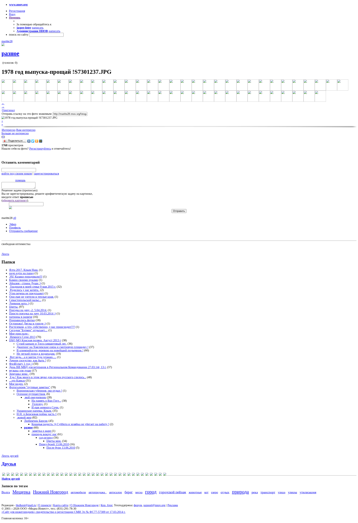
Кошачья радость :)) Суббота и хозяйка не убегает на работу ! (70, 424)
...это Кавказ (17, 380)
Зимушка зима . (19, 373)
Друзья (8, 463)
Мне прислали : (19, 333)
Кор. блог (106, 505)
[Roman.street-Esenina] (75, 474)
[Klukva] (57, 474)
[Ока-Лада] (138, 474)
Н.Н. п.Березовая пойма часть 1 (37, 414)
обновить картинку (14, 200)
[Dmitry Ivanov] (21, 474)
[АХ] (102, 474)
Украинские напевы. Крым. (34, 410)
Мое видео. (16, 383)
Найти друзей (11, 478)
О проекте (44, 505)
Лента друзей (9, 455)
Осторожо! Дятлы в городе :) (27, 323)
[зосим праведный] (124, 474)
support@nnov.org (154, 505)
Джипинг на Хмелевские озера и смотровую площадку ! (52, 347)
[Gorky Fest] (35, 474)
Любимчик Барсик (36, 420)
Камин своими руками (23, 280)
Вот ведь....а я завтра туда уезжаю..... (32, 357)
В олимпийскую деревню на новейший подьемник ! (50, 350)
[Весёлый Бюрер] (120, 474)
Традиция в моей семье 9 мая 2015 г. (32, 286)
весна (138, 492)
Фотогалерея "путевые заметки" (29, 387)
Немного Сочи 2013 (22, 337)
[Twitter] (33, 141)
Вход (12, 14)
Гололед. (37, 404)
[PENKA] (66, 474)
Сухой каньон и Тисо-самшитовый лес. (42, 343)
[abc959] (3, 474)
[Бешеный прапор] (111, 474)
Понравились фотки (22, 320)
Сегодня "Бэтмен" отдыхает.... (28, 330)
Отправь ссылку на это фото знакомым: (27, 113)
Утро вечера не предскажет (26, 293)
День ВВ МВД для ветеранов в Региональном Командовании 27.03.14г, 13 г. (57, 367)
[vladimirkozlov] (97, 474)
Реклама (172, 505)
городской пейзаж (172, 492)
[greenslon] (39, 474)
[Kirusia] (53, 474)
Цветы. (13, 306)
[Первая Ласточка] (142, 474)
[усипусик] (165, 474)
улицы (292, 492)
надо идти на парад (21, 273)
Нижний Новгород (50, 491)
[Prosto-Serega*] (71, 474)
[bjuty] (12, 474)
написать (37, 27)
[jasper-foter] (48, 474)
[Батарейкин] (106, 474)
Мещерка (21, 491)
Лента (5, 254)
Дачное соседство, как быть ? (27, 360)
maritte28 (6, 41)
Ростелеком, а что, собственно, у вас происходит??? (42, 326)
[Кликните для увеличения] (2, 45)
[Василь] (115, 474)
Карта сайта (60, 505)
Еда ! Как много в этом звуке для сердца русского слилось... (47, 377)
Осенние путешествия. (31, 394)
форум (138, 505)
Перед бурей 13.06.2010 (54, 444)
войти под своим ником (16, 173)
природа (240, 491)
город (150, 491)
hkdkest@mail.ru (26, 505)
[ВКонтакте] (29, 141)
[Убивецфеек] (160, 474)
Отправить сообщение (23, 231)
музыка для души (20, 370)
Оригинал (8, 110)
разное (10, 53)
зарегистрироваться (46, 173)
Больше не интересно (15, 133)
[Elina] (26, 474)
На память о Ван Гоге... (46, 400)
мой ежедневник (35, 397)
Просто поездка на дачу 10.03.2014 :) (32, 313)
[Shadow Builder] (79, 474)
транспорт (267, 492)
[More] (62, 474)
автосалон (115, 492)
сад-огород (46, 437)
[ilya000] (44, 474)
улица (281, 492)
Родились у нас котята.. (24, 290)
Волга (5, 492)
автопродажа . (97, 492)
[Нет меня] (133, 474)
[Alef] (8, 474)
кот (206, 492)
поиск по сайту (18, 34)
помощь (20, 180)
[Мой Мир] (41, 141)
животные (195, 492)
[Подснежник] (147, 474)
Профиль (15, 227)
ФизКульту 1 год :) (21, 363)
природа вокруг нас (44, 434)
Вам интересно (25, 130)
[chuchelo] (17, 474)
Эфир (12, 224)
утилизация (308, 492)
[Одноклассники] (37, 141)
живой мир (24, 417)
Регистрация (17, 10)
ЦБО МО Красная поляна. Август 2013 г (35, 340)
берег (129, 492)
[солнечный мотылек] (151, 474)
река (255, 492)
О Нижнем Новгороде (84, 505)
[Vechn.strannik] (88, 474)
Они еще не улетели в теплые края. (31, 296)
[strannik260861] (84, 474)
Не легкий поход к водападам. (36, 353)
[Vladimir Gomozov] (93, 474)
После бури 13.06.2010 (60, 447)
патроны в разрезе (20, 316)
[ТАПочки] (156, 474)
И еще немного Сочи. (45, 407)
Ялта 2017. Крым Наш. (23, 269)
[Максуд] (129, 474)
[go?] (30, 474)
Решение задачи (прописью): (19, 190)
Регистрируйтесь (40, 148)
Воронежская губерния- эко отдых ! (39, 390)
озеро (214, 492)
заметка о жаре (42, 430)
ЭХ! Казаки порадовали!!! (25, 276)
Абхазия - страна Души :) (25, 283)
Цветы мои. (53, 441)
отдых (225, 492)
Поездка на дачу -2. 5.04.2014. (28, 310)
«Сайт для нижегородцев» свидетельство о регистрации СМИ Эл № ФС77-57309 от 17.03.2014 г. (63, 511)
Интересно (8, 130)
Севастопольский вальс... (25, 300)
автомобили (78, 492)
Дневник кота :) (19, 303)
